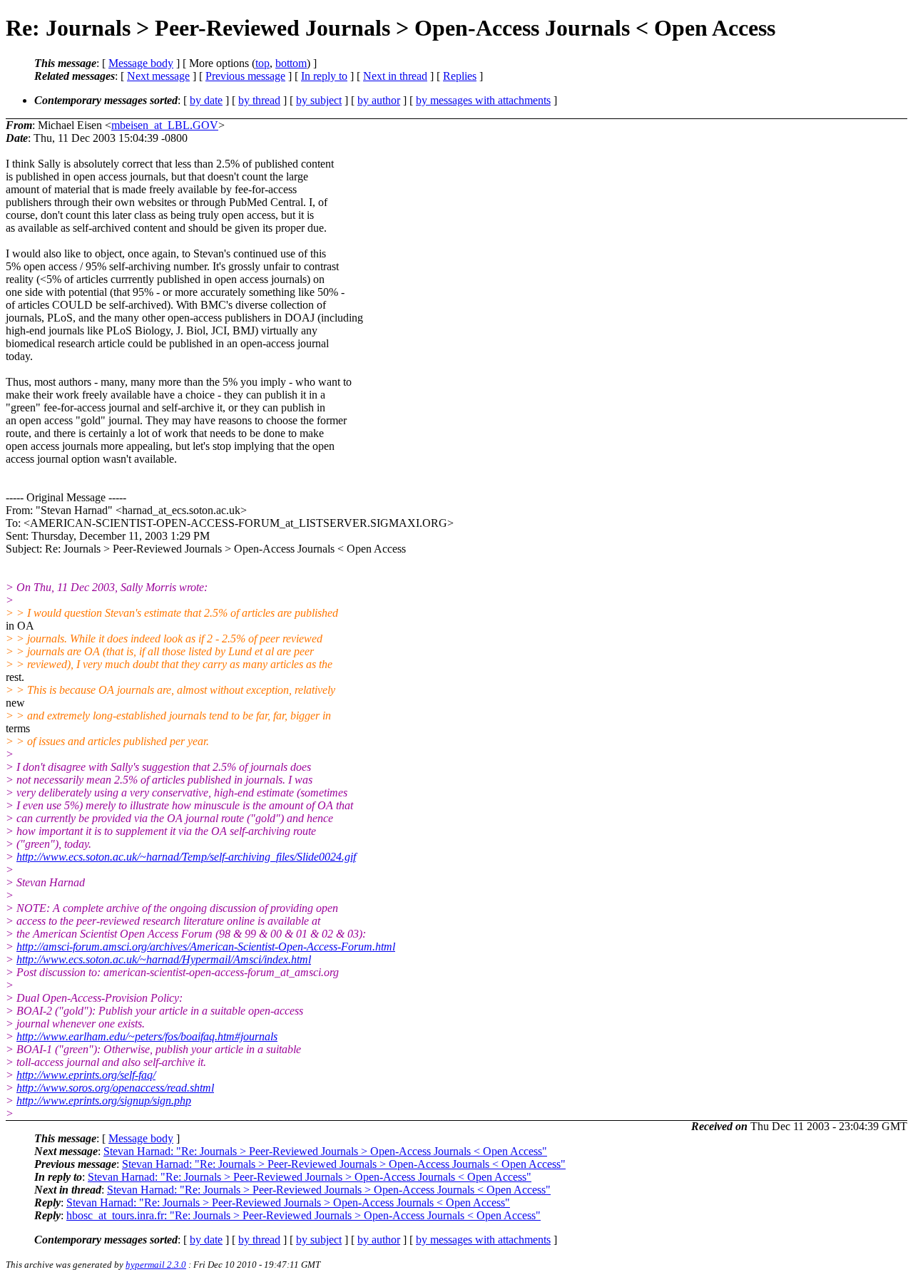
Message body (140, 63)
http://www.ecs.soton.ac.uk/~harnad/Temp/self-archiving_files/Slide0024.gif (186, 857)
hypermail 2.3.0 (156, 1264)
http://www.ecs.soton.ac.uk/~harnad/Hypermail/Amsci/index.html (163, 959)
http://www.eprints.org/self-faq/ (85, 1075)
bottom (291, 63)
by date (206, 100)
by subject (319, 100)
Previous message (245, 76)
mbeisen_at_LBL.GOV (164, 125)
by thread (259, 100)
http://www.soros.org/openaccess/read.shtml (115, 1088)
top (262, 63)
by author (378, 100)
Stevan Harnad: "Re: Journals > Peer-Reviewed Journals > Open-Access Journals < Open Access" (325, 1151)
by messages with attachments (483, 100)
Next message (158, 76)
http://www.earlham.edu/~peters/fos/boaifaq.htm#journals (146, 1036)
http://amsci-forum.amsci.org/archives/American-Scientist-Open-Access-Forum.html (205, 946)
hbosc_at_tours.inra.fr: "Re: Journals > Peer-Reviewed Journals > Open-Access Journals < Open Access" (303, 1215)
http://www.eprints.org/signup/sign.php (103, 1100)
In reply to (324, 76)
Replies (459, 76)
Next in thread (395, 76)
